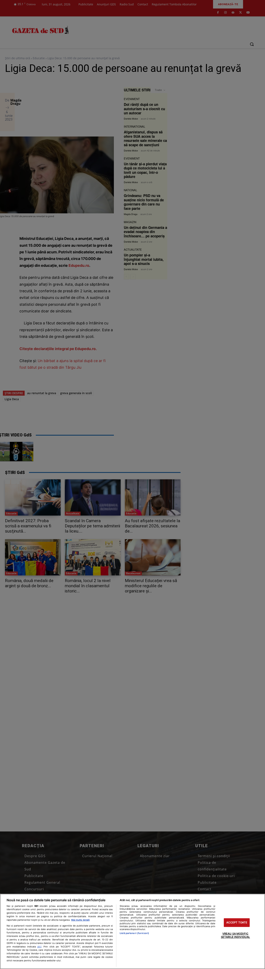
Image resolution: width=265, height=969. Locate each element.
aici (39, 946)
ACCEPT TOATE (236, 922)
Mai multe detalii (80, 919)
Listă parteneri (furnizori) (134, 933)
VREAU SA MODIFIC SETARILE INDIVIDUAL (235, 935)
